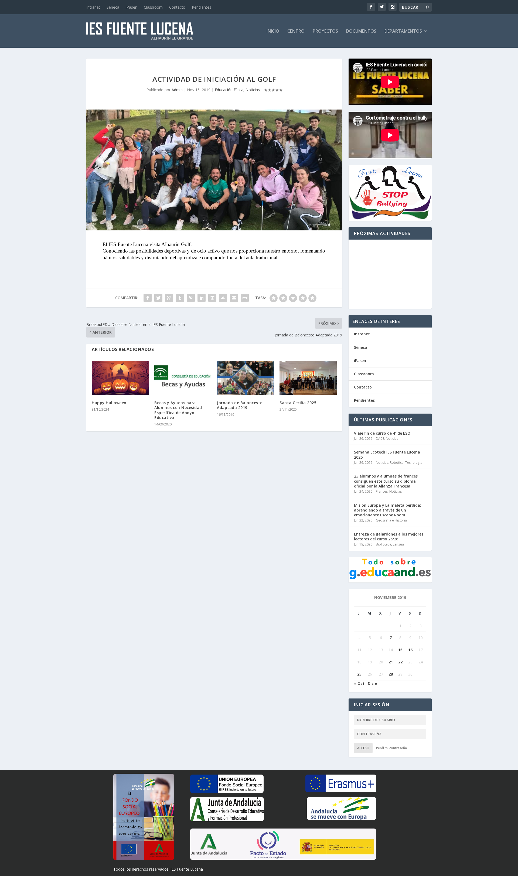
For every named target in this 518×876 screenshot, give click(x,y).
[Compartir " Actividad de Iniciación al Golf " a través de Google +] (169, 297)
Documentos (361, 31)
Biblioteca (383, 544)
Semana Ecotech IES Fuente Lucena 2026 (387, 454)
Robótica (397, 462)
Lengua (398, 544)
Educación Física (229, 89)
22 (400, 661)
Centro (296, 31)
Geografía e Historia (391, 520)
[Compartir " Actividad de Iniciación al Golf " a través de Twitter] (158, 297)
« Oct (359, 683)
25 (359, 674)
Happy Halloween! (110, 402)
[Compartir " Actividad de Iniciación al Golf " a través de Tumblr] (180, 297)
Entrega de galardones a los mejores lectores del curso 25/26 (388, 536)
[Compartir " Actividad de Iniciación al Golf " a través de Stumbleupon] (223, 297)
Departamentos (403, 31)
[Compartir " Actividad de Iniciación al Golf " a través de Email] (234, 297)
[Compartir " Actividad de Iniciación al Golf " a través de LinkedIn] (201, 297)
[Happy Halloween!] (120, 378)
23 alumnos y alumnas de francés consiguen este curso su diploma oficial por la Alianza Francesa (386, 480)
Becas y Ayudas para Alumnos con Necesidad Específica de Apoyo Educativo (178, 410)
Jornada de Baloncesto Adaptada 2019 (240, 405)
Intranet (93, 7)
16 (410, 649)
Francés (382, 491)
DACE (380, 438)
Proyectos (325, 31)
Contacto (177, 7)
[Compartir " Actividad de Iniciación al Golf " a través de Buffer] (212, 297)
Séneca (113, 7)
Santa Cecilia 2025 (298, 402)
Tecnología (413, 462)
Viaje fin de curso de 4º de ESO (382, 433)
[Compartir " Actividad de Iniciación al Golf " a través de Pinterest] (190, 297)
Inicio (273, 31)
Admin (177, 89)
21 (390, 661)
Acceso (363, 748)
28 (390, 674)
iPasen (131, 7)
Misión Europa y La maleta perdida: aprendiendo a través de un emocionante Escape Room (387, 510)
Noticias (253, 89)
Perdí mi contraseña (391, 748)
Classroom (153, 7)
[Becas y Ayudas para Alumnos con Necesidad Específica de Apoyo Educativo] (183, 378)
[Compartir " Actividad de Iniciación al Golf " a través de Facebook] (147, 297)
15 (400, 649)
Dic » (372, 683)
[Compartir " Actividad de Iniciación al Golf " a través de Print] (244, 297)
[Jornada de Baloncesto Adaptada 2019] (245, 378)
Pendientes (201, 7)
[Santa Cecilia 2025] (308, 378)
